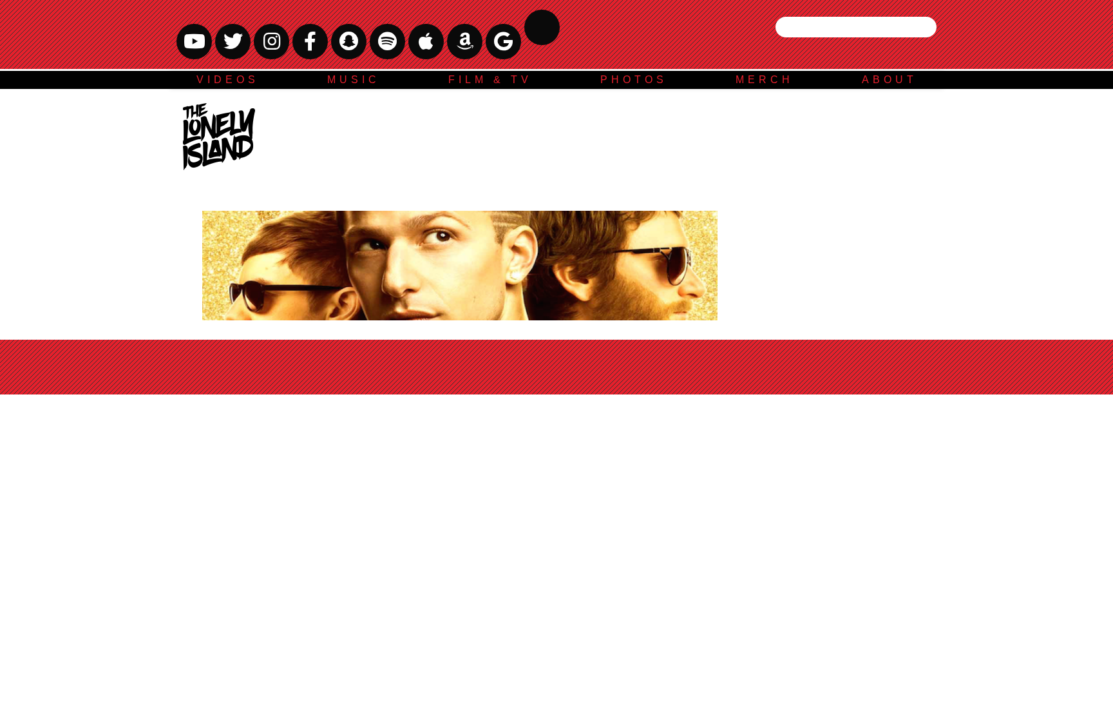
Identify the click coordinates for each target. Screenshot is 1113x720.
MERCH (765, 79)
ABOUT (889, 79)
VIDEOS (227, 79)
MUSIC (353, 79)
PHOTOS (633, 79)
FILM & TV (490, 79)
